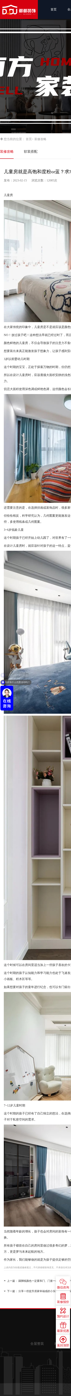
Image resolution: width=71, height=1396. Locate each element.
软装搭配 (30, 151)
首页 (54, 9)
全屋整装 (37, 1344)
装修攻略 (7, 151)
